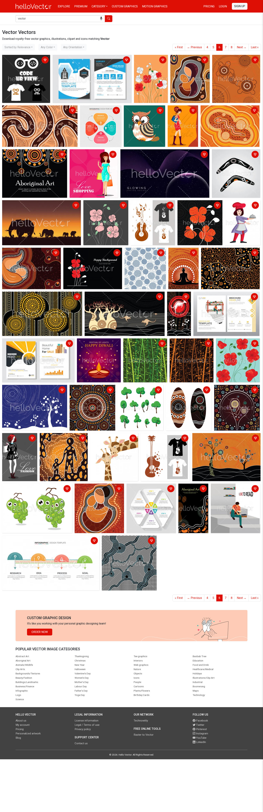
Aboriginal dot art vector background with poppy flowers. (227, 253)
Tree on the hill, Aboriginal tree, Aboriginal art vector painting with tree (31, 390)
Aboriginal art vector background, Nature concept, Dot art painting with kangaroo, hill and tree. (178, 307)
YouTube (200, 737)
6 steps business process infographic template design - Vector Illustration (151, 491)
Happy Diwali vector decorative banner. (97, 344)
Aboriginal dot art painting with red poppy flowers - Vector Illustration (197, 208)
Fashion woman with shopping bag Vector (16, 438)
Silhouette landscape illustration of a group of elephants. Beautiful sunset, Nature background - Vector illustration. (38, 206)
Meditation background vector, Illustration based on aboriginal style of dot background (183, 259)
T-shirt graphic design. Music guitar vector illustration (150, 206)
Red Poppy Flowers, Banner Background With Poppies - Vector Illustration (90, 253)
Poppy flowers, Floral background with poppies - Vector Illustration (105, 206)
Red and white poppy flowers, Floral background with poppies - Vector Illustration (148, 66)
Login (223, 6)
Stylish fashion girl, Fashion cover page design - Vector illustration (181, 115)
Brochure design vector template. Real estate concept (36, 341)
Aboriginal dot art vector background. (86, 390)
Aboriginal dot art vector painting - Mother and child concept (29, 253)
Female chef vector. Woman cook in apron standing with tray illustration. (239, 210)
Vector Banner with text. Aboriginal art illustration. (33, 152)
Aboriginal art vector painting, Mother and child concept (190, 60)
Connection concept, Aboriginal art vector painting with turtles (234, 60)
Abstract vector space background (143, 152)
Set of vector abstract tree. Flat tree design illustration (138, 390)
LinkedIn (200, 742)
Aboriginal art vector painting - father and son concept (63, 438)
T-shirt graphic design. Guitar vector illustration (164, 438)
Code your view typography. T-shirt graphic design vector (24, 60)
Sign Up (239, 6)
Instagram (201, 733)
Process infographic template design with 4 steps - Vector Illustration (99, 113)
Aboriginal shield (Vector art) (185, 388)
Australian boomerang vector (231, 152)
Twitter (199, 724)
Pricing (209, 6)
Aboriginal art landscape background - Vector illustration (38, 295)
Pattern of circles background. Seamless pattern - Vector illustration (144, 255)
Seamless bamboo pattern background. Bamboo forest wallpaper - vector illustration (189, 346)
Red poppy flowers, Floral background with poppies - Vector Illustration (233, 346)
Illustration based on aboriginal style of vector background (127, 541)
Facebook (201, 720)
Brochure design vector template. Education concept (222, 297)
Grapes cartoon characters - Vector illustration (32, 487)
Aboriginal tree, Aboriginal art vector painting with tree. (233, 390)
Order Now (39, 632)
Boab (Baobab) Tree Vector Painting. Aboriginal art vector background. (121, 297)
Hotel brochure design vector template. (78, 58)
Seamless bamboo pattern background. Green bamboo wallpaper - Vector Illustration (143, 346)
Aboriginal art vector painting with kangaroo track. (33, 108)
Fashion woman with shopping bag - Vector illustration (93, 155)
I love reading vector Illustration (232, 487)
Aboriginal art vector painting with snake (227, 108)
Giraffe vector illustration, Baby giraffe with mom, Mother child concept (110, 441)
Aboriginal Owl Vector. (138, 108)
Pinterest (201, 729)
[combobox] (18, 47)
